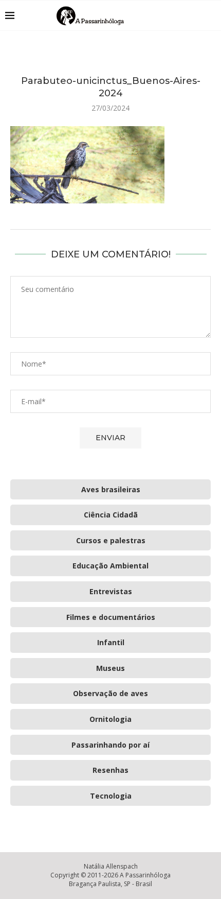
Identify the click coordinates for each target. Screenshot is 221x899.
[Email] (195, 15)
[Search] (211, 15)
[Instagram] (184, 15)
